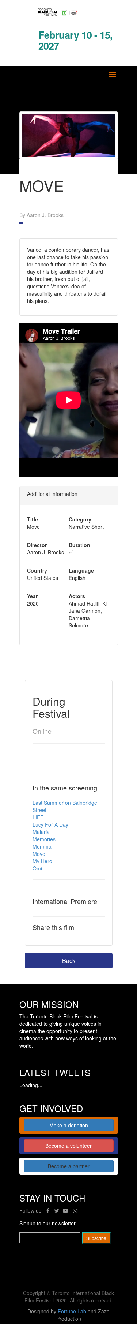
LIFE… (41, 817)
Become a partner (69, 1166)
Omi (37, 868)
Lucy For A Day (50, 824)
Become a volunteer (68, 1145)
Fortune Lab (72, 1311)
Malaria (41, 831)
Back (68, 960)
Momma (42, 846)
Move (39, 853)
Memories (44, 839)
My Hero (42, 861)
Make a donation (68, 1125)
